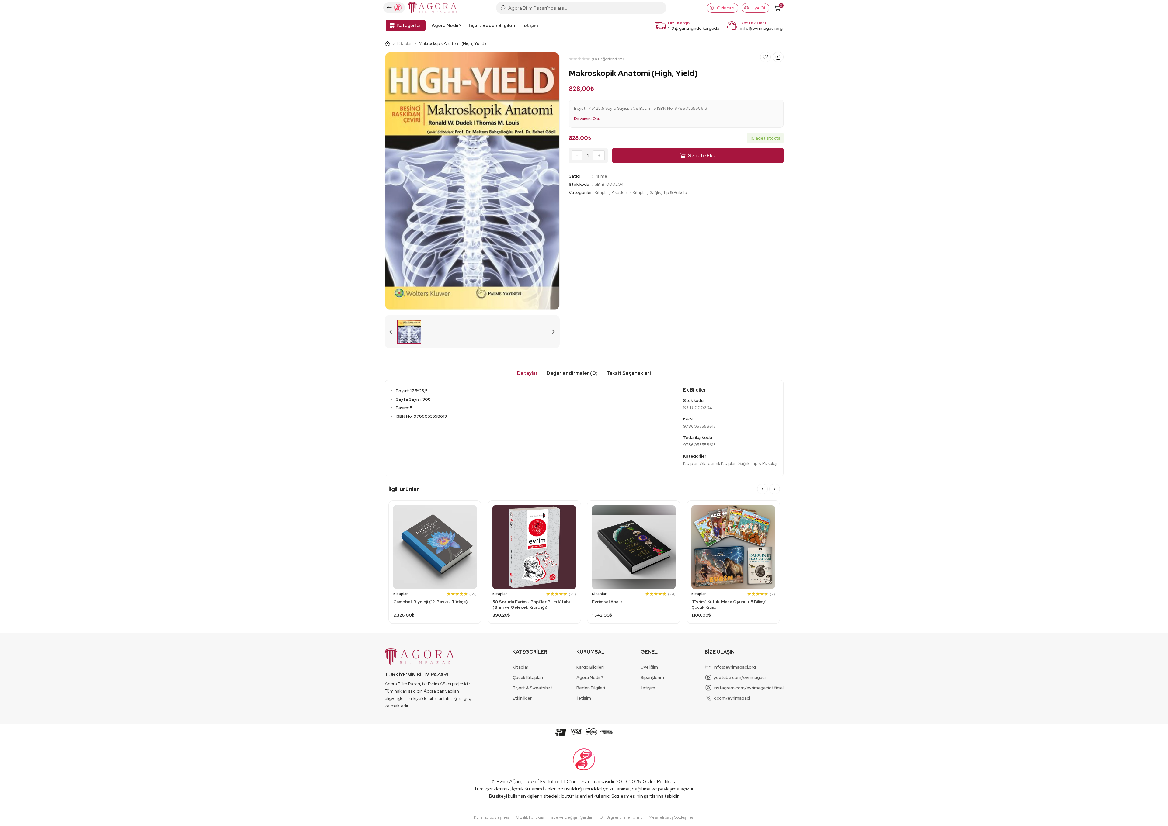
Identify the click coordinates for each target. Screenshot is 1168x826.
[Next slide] (553, 331)
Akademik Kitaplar (629, 192)
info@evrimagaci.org (761, 28)
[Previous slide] (391, 331)
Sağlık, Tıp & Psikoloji (669, 192)
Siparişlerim (652, 677)
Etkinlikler (522, 698)
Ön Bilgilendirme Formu (621, 817)
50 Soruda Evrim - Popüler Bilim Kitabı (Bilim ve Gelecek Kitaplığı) (531, 604)
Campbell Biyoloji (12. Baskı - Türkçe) (430, 601)
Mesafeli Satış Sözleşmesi (671, 817)
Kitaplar (404, 43)
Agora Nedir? (446, 25)
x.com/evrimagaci (732, 698)
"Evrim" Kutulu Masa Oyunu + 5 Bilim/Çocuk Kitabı (728, 604)
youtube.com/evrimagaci (740, 677)
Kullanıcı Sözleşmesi (615, 796)
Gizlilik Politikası (659, 781)
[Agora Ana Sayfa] (390, 43)
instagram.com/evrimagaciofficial (749, 687)
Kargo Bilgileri (590, 667)
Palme (601, 176)
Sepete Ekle (702, 155)
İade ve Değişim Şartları (572, 817)
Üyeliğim (649, 667)
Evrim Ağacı (509, 781)
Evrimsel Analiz (607, 601)
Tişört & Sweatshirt (532, 687)
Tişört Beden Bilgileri (491, 25)
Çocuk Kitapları (528, 677)
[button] (409, 332)
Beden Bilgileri (590, 687)
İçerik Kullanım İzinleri (534, 789)
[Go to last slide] (762, 489)
